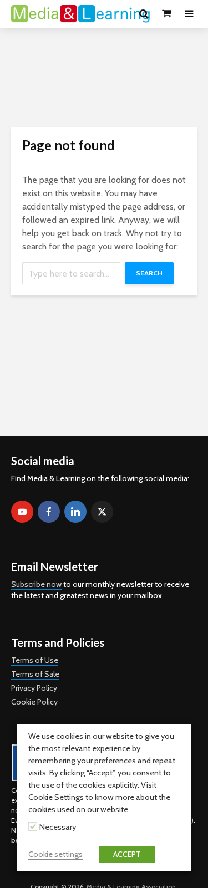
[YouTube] (22, 512)
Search (149, 273)
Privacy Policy (34, 688)
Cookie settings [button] (55, 854)
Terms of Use (34, 660)
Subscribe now (36, 584)
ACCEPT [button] (127, 854)
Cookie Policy (34, 702)
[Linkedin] (75, 512)
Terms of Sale (35, 674)
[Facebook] (49, 512)
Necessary (57, 827)
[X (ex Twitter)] (102, 512)
